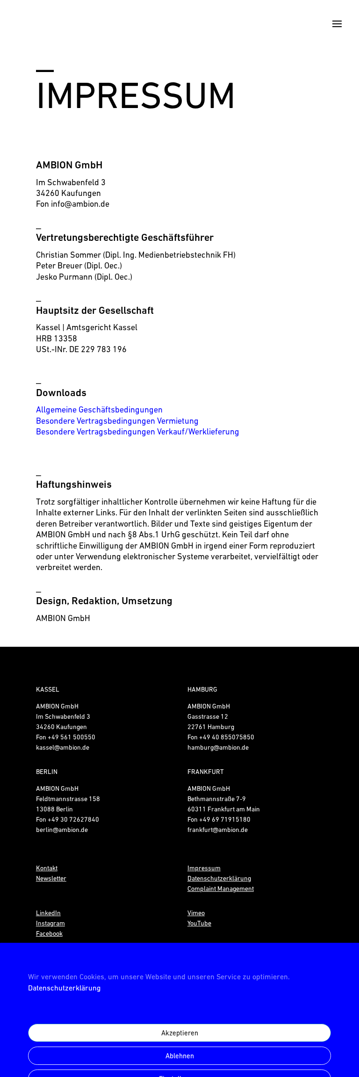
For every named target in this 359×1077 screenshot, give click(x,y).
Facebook (49, 933)
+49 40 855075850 (226, 737)
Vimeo (196, 913)
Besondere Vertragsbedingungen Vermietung (117, 421)
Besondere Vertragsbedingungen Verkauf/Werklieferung (137, 431)
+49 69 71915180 (225, 819)
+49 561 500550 (71, 737)
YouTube (199, 923)
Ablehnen (179, 1056)
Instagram (50, 923)
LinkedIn (48, 913)
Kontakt (46, 868)
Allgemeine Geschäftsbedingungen (99, 409)
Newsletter (51, 878)
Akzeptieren (179, 1033)
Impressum (204, 868)
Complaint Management (220, 888)
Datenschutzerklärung (64, 987)
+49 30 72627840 (73, 819)
